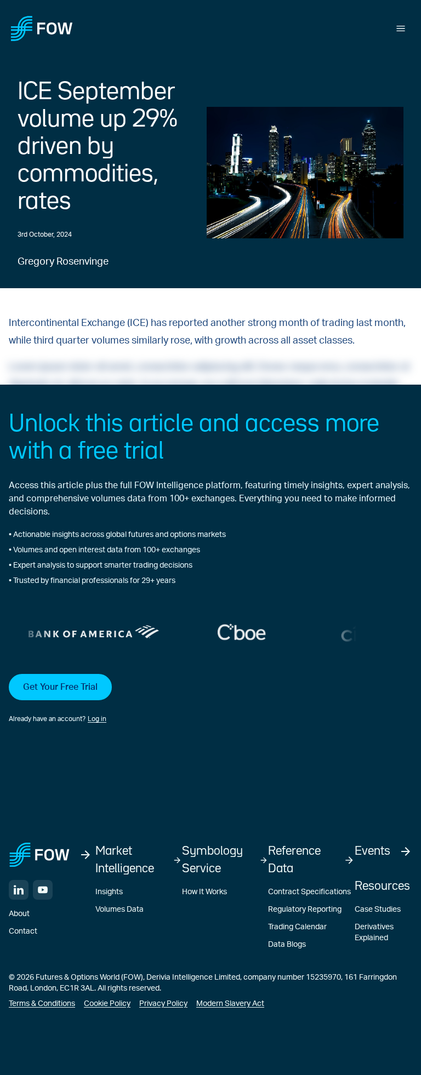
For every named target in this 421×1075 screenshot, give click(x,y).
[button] (210, 699)
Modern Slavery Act (230, 1004)
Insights (109, 892)
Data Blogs (287, 944)
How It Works (204, 892)
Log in (97, 719)
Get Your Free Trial (60, 687)
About (19, 914)
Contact (23, 931)
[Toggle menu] (400, 28)
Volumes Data (119, 909)
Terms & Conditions (42, 1004)
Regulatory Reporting (305, 909)
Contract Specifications (309, 892)
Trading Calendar (297, 927)
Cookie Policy (107, 1004)
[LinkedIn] (19, 890)
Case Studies (378, 909)
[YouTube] (43, 890)
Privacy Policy (163, 1004)
